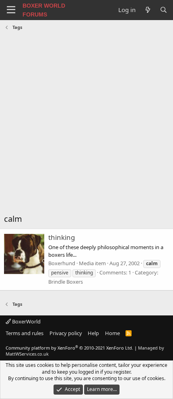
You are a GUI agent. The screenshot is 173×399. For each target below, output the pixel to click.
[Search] (163, 9)
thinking (61, 237)
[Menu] (11, 10)
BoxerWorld (26, 321)
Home (112, 333)
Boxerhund (61, 263)
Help (93, 333)
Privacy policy (65, 333)
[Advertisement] (86, 123)
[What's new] (147, 9)
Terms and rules (24, 333)
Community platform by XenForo (69, 348)
